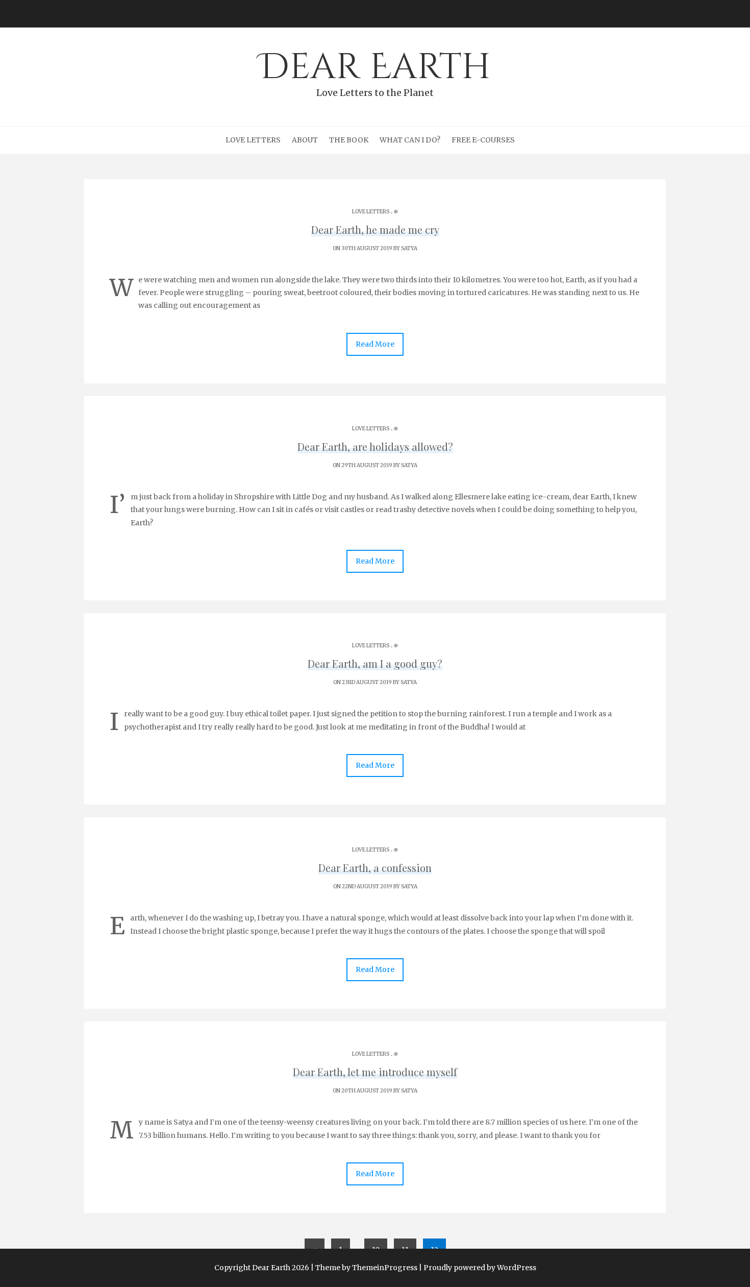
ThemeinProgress (384, 1267)
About (305, 139)
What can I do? (410, 139)
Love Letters (253, 139)
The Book (348, 139)
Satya (409, 248)
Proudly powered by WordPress (479, 1267)
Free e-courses (483, 139)
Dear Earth (375, 71)
